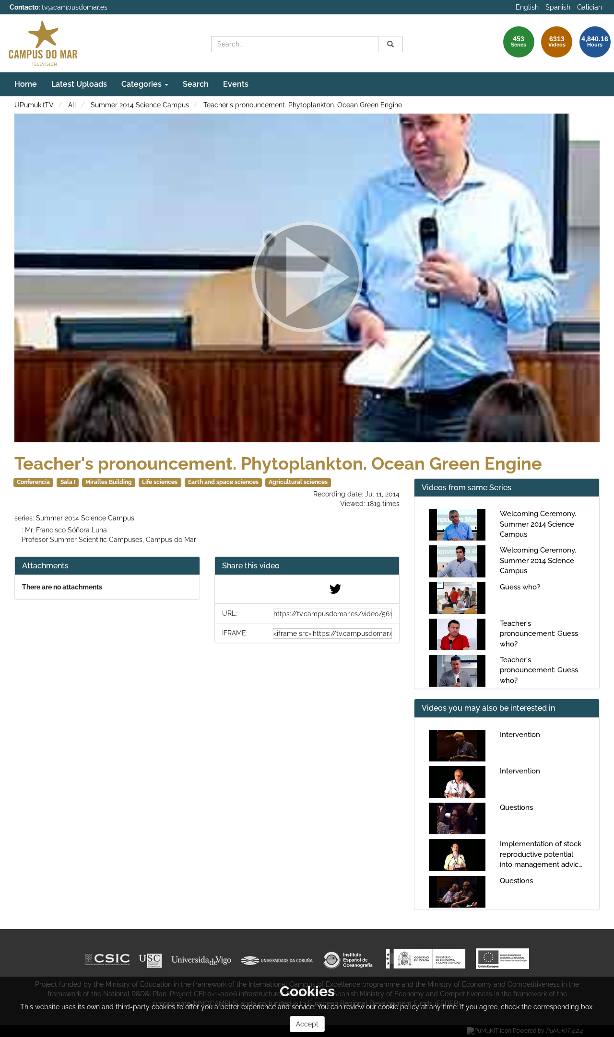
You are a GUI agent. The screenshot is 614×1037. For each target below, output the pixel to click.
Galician (589, 7)
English (527, 7)
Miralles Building (108, 482)
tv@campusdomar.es (74, 7)
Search (196, 84)
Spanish (557, 7)
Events (235, 84)
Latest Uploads (79, 84)
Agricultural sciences (298, 482)
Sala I (67, 482)
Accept (307, 1024)
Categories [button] (142, 84)
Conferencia (33, 482)
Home (25, 84)
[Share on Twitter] (335, 591)
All (72, 105)
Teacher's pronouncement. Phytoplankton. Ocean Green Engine (302, 105)
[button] (307, 566)
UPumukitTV (34, 105)
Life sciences (159, 482)
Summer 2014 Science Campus (140, 105)
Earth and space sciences (223, 482)
